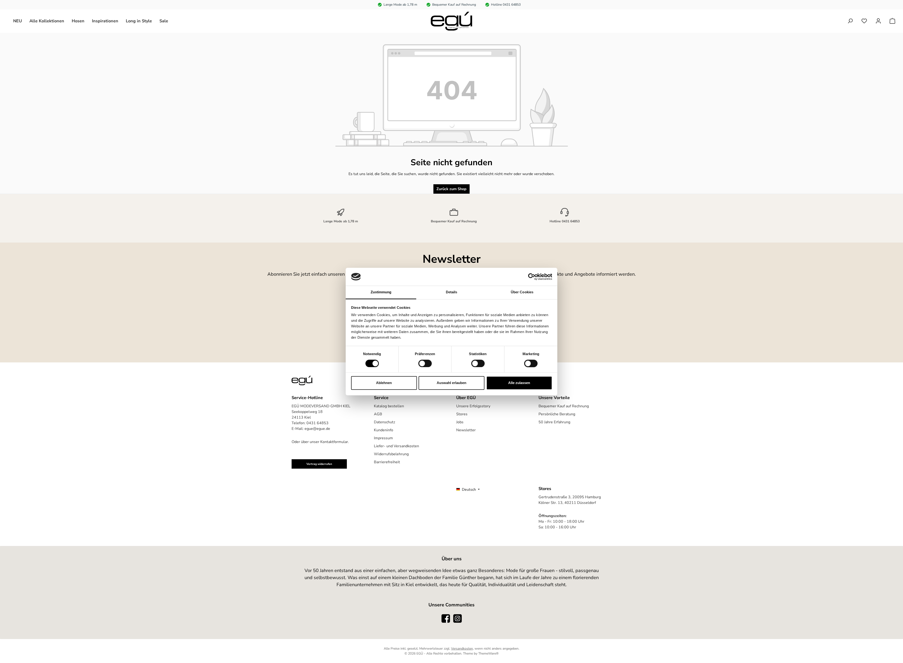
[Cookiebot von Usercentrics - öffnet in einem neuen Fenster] (531, 276)
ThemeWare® (488, 653)
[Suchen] (850, 21)
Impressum (383, 438)
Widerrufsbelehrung (391, 454)
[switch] (425, 363)
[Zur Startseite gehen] (451, 21)
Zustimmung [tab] (381, 292)
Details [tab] (451, 292)
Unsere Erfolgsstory (473, 406)
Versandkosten (462, 648)
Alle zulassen (519, 383)
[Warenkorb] (892, 21)
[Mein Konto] (878, 21)
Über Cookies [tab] (522, 292)
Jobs (459, 422)
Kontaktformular (334, 441)
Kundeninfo (383, 430)
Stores (461, 414)
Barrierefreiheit (387, 462)
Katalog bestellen (389, 406)
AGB (378, 414)
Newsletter (466, 430)
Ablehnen (384, 383)
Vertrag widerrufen (319, 464)
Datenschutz (384, 422)
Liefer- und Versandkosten (396, 446)
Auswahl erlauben (451, 383)
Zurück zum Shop (451, 189)
